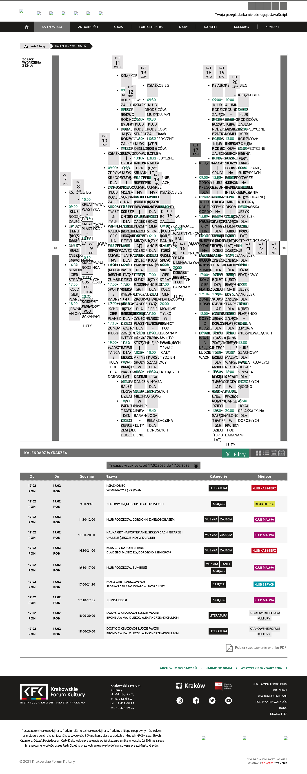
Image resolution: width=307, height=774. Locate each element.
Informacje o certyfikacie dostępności (157, 761)
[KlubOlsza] (51, 13)
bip (224, 687)
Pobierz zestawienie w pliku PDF (260, 648)
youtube (228, 700)
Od (32, 476)
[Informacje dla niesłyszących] (275, 6)
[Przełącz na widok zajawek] (258, 453)
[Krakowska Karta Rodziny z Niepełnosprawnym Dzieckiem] (244, 738)
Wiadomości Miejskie (272, 695)
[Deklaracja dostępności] (267, 6)
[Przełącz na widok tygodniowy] (274, 453)
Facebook (196, 700)
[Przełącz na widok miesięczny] (281, 453)
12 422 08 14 (125, 703)
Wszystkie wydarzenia (261, 668)
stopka (54, 694)
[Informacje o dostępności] (260, 6)
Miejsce (264, 476)
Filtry (240, 454)
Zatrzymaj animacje (252, 6)
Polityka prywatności (271, 701)
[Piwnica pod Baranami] (88, 13)
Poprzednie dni (55, 248)
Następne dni (283, 248)
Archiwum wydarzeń (178, 668)
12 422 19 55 (125, 707)
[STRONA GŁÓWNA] (27, 27)
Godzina (87, 476)
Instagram (179, 700)
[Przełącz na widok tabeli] (266, 453)
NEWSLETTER (278, 713)
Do (56, 476)
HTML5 (206, 761)
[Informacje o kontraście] (283, 6)
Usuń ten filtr (196, 466)
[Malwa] (39, 13)
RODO (283, 707)
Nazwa (111, 476)
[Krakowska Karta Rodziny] (203, 738)
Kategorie (218, 476)
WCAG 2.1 (227, 760)
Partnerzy (279, 689)
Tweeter (212, 700)
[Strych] (76, 13)
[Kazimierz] (63, 13)
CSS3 (213, 761)
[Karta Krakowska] (285, 738)
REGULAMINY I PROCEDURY (270, 684)
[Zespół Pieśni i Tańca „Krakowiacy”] (100, 13)
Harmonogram (218, 668)
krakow (191, 686)
